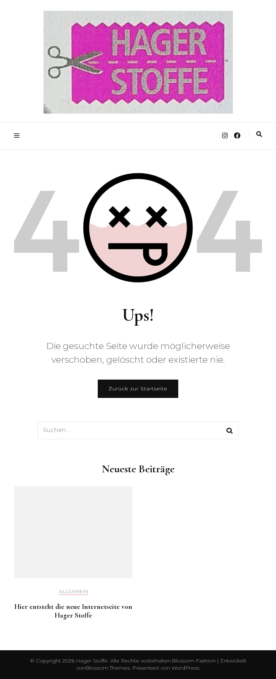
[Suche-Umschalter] (259, 134)
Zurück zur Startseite (138, 388)
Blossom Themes (108, 668)
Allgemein (73, 591)
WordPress (185, 668)
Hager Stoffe (92, 660)
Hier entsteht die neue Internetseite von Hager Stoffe (73, 611)
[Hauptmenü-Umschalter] (18, 136)
